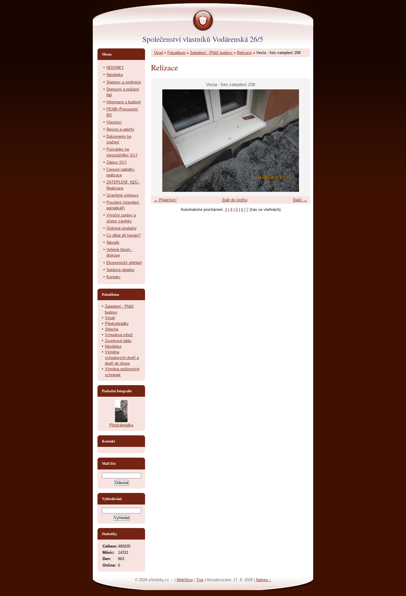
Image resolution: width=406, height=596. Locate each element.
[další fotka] (300, 140)
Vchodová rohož (119, 335)
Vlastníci (114, 122)
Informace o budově (123, 102)
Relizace (244, 52)
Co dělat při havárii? (123, 235)
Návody (112, 242)
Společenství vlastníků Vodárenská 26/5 (202, 39)
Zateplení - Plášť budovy (212, 52)
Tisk (200, 580)
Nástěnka (114, 74)
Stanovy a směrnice (123, 82)
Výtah (110, 318)
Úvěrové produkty (121, 228)
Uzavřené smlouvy (122, 195)
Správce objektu (120, 270)
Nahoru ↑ (263, 580)
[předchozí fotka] (160, 140)
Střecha (111, 329)
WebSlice (185, 580)
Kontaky (113, 277)
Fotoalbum (176, 52)
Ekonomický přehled (123, 262)
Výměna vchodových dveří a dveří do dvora (122, 358)
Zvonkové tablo (118, 341)
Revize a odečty (120, 129)
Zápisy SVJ (116, 162)
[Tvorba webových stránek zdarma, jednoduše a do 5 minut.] (172, 580)
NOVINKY (115, 67)
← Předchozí (165, 200)
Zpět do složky (235, 200)
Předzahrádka (121, 425)
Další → (300, 200)
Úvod (158, 52)
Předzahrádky (117, 323)
